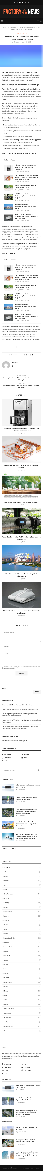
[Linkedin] (19, 2)
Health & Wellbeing (22, 938)
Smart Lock (22, 1013)
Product (22, 1004)
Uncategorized (22, 1026)
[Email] (25, 2)
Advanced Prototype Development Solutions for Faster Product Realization (26, 167)
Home (4, 27)
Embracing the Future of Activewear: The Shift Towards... (21, 466)
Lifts (22, 969)
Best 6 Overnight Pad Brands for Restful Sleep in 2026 (25, 186)
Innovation (22, 955)
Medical (22, 986)
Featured (13, 27)
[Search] (41, 21)
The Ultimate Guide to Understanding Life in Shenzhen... (21, 575)
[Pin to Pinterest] (30, 355)
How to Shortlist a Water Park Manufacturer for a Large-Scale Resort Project (26, 824)
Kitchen (22, 964)
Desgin (22, 907)
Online (20, 347)
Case (22, 889)
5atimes (16, 42)
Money (22, 991)
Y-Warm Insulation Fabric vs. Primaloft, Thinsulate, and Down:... (21, 612)
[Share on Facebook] (26, 355)
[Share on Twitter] (28, 355)
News (22, 995)
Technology (22, 1017)
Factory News (22, 911)
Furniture (22, 920)
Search (4, 688)
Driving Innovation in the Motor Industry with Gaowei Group (26, 1141)
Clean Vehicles (22, 894)
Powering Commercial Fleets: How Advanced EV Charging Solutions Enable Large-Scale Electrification (27, 1154)
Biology (22, 876)
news (13, 347)
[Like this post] (24, 355)
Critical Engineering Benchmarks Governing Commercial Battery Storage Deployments (26, 811)
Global (22, 929)
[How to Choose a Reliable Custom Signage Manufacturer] (8, 800)
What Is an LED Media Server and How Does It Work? (18, 705)
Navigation (23, 740)
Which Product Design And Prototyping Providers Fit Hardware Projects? (26, 196)
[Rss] (28, 2)
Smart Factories (22, 1008)
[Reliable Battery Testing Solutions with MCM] (8, 1130)
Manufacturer (22, 982)
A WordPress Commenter (10, 740)
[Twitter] (17, 2)
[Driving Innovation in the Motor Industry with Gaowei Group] (8, 1143)
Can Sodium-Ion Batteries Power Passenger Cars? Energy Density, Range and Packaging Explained (26, 836)
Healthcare (22, 942)
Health (22, 933)
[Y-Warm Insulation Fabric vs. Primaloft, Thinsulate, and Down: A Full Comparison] (8, 218)
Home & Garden (22, 947)
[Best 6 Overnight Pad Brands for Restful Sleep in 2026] (8, 188)
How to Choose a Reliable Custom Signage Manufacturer (20, 709)
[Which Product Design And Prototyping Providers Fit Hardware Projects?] (8, 197)
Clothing (22, 898)
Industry (22, 951)
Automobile (22, 872)
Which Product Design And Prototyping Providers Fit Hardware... (21, 538)
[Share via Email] (32, 355)
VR (22, 1030)
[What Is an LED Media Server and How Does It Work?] (8, 788)
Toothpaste (22, 1022)
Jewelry (22, 960)
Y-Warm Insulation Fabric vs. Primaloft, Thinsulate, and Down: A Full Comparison (26, 216)
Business (22, 881)
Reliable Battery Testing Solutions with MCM (27, 1128)
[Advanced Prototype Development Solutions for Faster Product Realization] (8, 168)
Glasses (22, 925)
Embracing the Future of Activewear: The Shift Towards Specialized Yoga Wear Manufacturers (27, 177)
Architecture (22, 867)
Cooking (22, 903)
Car (22, 885)
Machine (22, 978)
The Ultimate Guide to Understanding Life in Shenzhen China (25, 206)
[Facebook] (14, 2)
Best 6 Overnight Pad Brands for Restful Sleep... (21, 502)
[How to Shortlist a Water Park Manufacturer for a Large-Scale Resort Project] (8, 825)
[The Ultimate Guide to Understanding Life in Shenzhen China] (8, 207)
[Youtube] (22, 2)
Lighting (22, 973)
